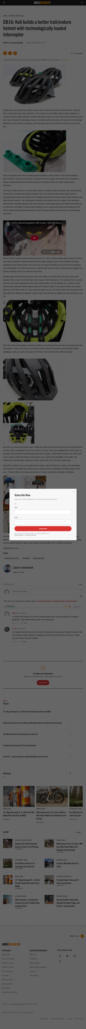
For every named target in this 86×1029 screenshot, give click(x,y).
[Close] (73, 491)
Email (16, 507)
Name (16, 517)
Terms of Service (31, 535)
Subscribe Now (43, 529)
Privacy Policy (18, 535)
